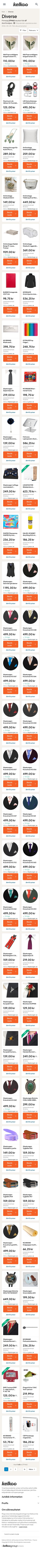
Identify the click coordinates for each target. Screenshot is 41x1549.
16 (24, 1469)
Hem (3, 12)
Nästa (31, 1469)
